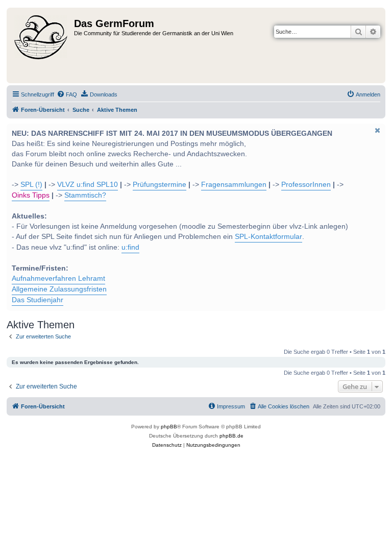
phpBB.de (231, 436)
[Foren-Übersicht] (41, 45)
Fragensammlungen (233, 184)
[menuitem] (67, 94)
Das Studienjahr (37, 300)
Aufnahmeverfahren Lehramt (58, 278)
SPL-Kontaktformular (268, 236)
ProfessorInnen (306, 184)
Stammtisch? (85, 195)
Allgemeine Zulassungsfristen (59, 289)
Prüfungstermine (159, 184)
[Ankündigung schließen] (376, 130)
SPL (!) (31, 184)
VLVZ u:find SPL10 (87, 184)
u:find (130, 247)
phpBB (169, 426)
